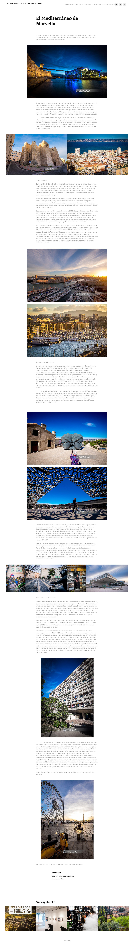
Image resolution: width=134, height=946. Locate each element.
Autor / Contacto (108, 4)
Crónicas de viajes (85, 4)
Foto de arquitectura (71, 4)
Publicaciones (97, 4)
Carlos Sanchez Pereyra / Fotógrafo (24, 3)
